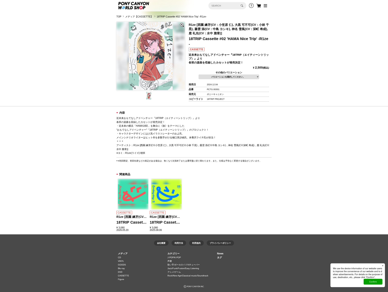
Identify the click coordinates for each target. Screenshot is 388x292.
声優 (169, 261)
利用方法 (179, 243)
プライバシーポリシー (220, 243)
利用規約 (196, 243)
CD (119, 257)
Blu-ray (121, 268)
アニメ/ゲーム (174, 272)
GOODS (122, 264)
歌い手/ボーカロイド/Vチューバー (183, 264)
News (220, 253)
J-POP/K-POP (174, 257)
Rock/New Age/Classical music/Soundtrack (187, 275)
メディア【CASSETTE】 (139, 16)
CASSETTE (123, 275)
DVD (120, 272)
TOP (118, 16)
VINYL (121, 261)
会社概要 (161, 243)
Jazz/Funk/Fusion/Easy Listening (183, 268)
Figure (121, 279)
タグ (219, 257)
